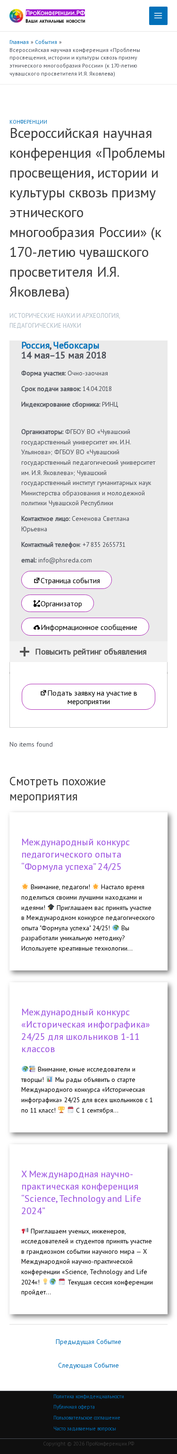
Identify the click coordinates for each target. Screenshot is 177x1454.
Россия (35, 345)
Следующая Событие (88, 1365)
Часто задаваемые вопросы (84, 1428)
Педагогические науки (45, 326)
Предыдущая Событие (88, 1341)
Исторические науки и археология (64, 316)
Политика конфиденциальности (88, 1396)
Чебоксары (76, 345)
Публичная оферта (74, 1406)
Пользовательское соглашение (86, 1417)
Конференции (28, 122)
